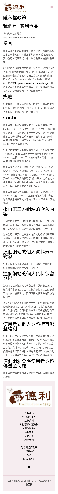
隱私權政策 (29, 458)
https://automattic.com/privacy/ (31, 83)
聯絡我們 (29, 439)
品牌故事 (29, 432)
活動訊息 (29, 435)
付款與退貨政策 (29, 447)
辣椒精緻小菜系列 (29, 424)
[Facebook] (29, 466)
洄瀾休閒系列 (29, 428)
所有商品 (29, 412)
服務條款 (29, 451)
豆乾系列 (29, 420)
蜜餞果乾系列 (29, 416)
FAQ (29, 455)
